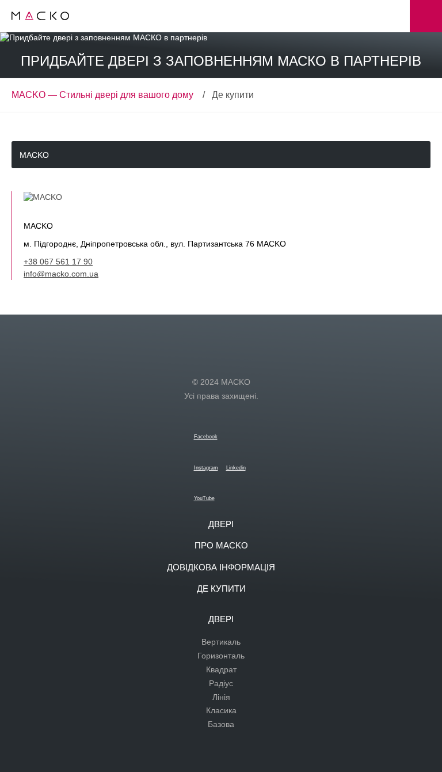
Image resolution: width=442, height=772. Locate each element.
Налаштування (426, 16)
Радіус (221, 683)
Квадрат (221, 669)
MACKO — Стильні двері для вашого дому (102, 95)
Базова (221, 724)
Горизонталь (221, 655)
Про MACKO (221, 545)
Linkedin (236, 468)
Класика (221, 710)
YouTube (204, 498)
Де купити (221, 588)
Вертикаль (221, 641)
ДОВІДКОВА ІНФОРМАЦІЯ (221, 567)
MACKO (34, 155)
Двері (221, 524)
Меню (394, 16)
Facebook (206, 437)
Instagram (206, 468)
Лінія (221, 697)
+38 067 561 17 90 (58, 261)
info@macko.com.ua (61, 273)
